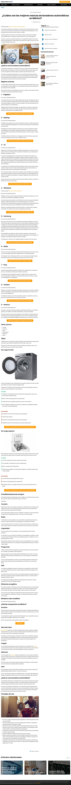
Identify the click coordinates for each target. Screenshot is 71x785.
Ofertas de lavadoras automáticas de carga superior (20, 490)
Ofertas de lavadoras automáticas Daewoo (20, 320)
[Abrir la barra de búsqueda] (69, 4)
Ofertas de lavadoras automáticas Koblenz (20, 300)
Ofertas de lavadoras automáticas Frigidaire (20, 113)
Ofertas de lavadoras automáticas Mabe (20, 260)
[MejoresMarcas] (7, 1)
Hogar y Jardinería (51, 4)
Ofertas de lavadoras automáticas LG (20, 184)
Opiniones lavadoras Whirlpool (15, 190)
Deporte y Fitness (16, 4)
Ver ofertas (20, 623)
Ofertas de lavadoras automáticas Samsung (20, 242)
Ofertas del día (65, 1)
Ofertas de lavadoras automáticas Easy (20, 280)
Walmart (13, 655)
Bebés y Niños (4, 4)
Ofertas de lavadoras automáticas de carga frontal (20, 427)
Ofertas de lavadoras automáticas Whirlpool (19, 212)
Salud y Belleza (63, 4)
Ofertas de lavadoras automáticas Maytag (20, 140)
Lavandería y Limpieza (37, 12)
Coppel (35, 646)
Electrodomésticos (28, 4)
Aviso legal (38, 783)
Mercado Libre (4, 630)
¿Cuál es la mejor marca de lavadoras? (17, 26)
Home (31, 12)
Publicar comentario (35, 751)
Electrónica (40, 4)
